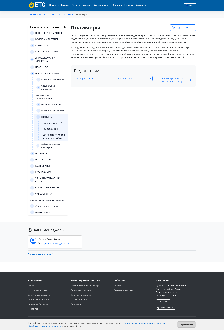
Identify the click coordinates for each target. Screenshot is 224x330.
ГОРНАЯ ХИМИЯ (43, 212)
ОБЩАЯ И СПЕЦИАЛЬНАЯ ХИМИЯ (48, 180)
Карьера (117, 5)
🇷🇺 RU (189, 5)
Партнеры (76, 304)
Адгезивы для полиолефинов (44, 97)
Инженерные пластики (53, 79)
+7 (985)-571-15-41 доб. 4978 (55, 243)
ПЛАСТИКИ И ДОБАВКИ (61, 14)
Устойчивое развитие (39, 294)
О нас (31, 285)
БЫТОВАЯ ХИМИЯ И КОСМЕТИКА (45, 59)
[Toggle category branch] (32, 33)
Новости (129, 5)
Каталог (65, 5)
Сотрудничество (79, 299)
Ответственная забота (39, 299)
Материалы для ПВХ (51, 104)
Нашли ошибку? (166, 307)
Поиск (53, 5)
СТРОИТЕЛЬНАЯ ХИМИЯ (47, 187)
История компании (37, 290)
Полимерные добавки (52, 110)
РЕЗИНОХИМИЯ (43, 172)
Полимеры (46, 116)
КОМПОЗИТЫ (42, 45)
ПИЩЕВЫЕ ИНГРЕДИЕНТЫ (48, 33)
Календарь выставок (124, 290)
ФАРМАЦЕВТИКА (43, 193)
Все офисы (164, 301)
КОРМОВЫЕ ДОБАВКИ (46, 51)
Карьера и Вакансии (38, 304)
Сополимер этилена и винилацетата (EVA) (54, 136)
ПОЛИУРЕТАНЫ (43, 159)
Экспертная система (81, 290)
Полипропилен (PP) (52, 122)
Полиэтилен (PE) (51, 128)
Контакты (141, 5)
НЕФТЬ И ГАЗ (41, 67)
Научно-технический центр (85, 285)
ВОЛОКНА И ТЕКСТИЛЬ (46, 39)
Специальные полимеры (48, 87)
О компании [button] (101, 5)
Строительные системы (47, 206)
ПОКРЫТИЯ (41, 153)
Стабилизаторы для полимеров (51, 146)
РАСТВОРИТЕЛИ (43, 165)
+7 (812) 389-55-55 (168, 292)
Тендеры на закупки (81, 294)
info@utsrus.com (167, 295)
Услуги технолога (82, 5)
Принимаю (186, 324)
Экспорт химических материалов (47, 200)
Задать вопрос (184, 27)
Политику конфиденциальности (137, 323)
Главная (32, 14)
